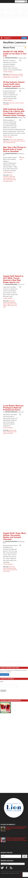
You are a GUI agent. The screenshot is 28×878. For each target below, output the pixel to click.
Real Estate (12, 103)
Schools (11, 139)
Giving (10, 175)
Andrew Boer (20, 139)
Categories (7, 38)
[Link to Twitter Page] (2, 868)
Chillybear (5, 141)
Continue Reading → (8, 71)
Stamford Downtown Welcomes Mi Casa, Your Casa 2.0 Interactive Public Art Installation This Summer (16, 839)
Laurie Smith (6, 104)
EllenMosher (9, 431)
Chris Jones (10, 141)
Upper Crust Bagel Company (9, 180)
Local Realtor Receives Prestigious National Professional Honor (13, 407)
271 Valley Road (14, 76)
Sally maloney (15, 77)
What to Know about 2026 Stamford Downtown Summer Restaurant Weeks (16, 828)
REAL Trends (11, 305)
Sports (15, 139)
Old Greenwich (9, 179)
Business (11, 430)
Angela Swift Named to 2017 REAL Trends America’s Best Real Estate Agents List (13, 279)
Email (1, 681)
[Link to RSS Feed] (11, 868)
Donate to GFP (4, 674)
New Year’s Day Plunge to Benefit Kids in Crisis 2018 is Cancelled (14, 149)
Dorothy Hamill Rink (10, 142)
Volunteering (6, 176)
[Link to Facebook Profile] (6, 868)
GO (25, 1)
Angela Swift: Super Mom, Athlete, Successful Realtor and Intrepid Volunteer (14, 536)
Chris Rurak (16, 141)
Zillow (4, 307)
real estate (10, 433)
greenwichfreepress (11, 58)
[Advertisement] (14, 17)
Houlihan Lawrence (7, 77)
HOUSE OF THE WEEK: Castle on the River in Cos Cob (14, 53)
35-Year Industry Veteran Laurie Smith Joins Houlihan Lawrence (14, 84)
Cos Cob (21, 76)
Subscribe (3, 690)
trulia (16, 305)
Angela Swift (12, 176)
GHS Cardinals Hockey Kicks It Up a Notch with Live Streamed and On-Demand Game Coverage (14, 112)
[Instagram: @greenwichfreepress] (5, 707)
